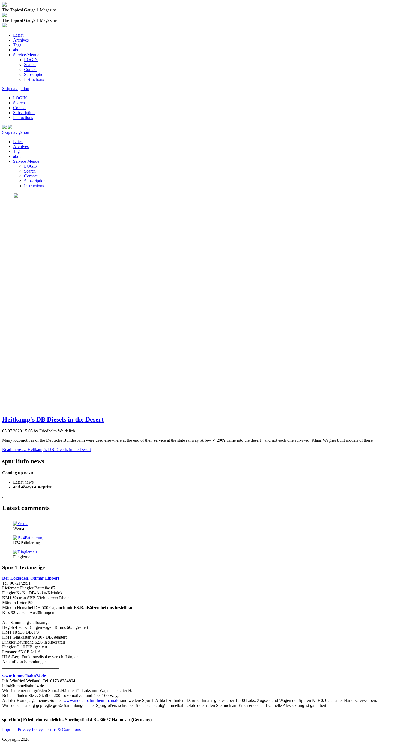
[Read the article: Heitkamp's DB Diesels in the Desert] (176, 407)
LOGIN (31, 59)
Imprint (8, 729)
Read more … (46, 449)
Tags (17, 45)
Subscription (35, 74)
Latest (18, 35)
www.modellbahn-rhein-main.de (91, 700)
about (18, 50)
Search (30, 64)
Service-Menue (26, 54)
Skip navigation (15, 88)
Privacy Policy (30, 729)
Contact (30, 69)
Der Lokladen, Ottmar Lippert (30, 578)
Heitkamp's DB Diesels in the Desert (53, 419)
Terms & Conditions (63, 729)
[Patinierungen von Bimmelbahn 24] (28, 537)
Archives (21, 40)
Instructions (34, 79)
